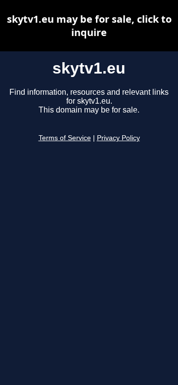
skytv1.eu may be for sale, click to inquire (89, 25)
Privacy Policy (118, 138)
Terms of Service (65, 138)
